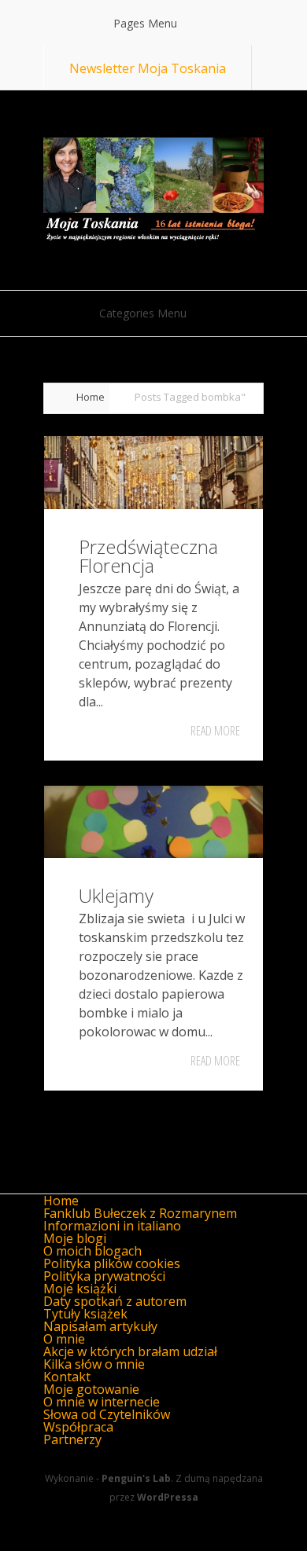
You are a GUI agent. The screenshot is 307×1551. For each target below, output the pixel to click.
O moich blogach (92, 1251)
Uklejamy (116, 895)
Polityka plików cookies (111, 1263)
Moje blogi (74, 1238)
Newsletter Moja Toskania (147, 68)
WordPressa (167, 1497)
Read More (215, 730)
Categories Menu (143, 313)
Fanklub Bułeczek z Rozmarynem (140, 1213)
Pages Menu (145, 23)
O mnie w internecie (101, 1401)
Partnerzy (72, 1439)
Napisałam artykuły (100, 1326)
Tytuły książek (85, 1313)
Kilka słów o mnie (94, 1364)
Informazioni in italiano (112, 1225)
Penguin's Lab (136, 1478)
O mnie (64, 1339)
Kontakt (67, 1376)
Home (90, 397)
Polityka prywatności (104, 1276)
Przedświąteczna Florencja (148, 556)
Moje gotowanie (91, 1389)
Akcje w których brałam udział (130, 1351)
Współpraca (78, 1427)
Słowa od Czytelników (106, 1414)
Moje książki (80, 1288)
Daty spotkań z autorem (115, 1301)
